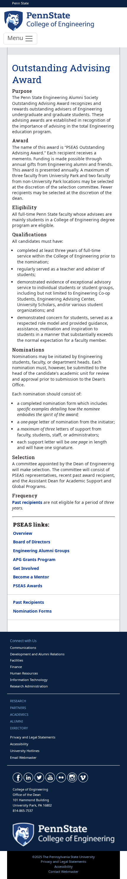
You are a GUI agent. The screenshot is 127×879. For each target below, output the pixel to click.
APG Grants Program (34, 559)
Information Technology (29, 679)
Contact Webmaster (63, 871)
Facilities (16, 660)
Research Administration (29, 686)
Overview (22, 533)
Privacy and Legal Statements (32, 737)
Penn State (20, 3)
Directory (19, 728)
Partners (18, 707)
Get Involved (26, 568)
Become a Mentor (31, 577)
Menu (16, 38)
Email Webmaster (23, 757)
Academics (19, 714)
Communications (23, 647)
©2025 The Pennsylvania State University (63, 857)
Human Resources (24, 673)
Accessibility (19, 744)
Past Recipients (28, 602)
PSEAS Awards (27, 585)
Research (18, 701)
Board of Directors (31, 542)
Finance (16, 666)
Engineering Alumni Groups (41, 550)
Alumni (16, 721)
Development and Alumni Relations (37, 654)
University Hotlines (24, 750)
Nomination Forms (32, 611)
